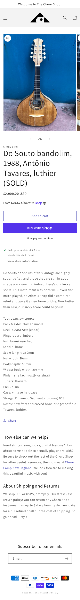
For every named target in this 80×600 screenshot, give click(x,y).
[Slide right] (49, 138)
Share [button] (12, 420)
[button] (5, 17)
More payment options (40, 238)
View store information (23, 261)
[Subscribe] (67, 558)
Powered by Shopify (49, 593)
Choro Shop (34, 593)
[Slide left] (30, 138)
